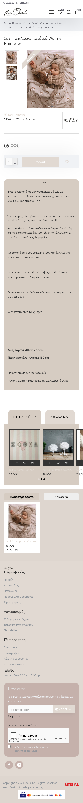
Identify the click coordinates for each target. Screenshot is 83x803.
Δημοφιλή (61, 497)
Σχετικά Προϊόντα (24, 417)
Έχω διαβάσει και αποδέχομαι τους (31, 748)
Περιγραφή (41, 182)
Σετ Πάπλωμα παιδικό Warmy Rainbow (22, 541)
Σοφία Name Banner (21, 470)
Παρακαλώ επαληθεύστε (22, 725)
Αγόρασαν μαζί (60, 417)
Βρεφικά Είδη (19, 22)
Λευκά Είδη (38, 22)
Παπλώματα (56, 22)
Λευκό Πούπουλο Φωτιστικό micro (58, 470)
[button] (26, 79)
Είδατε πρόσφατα (22, 497)
